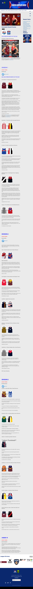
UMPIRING (25, 10)
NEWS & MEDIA (12, 10)
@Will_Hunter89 (6, 74)
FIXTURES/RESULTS (3, 10)
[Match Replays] (27, 38)
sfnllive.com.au (11, 59)
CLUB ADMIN (19, 10)
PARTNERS (9, 10)
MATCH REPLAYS (16, 10)
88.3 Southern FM (8, 58)
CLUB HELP (22, 10)
